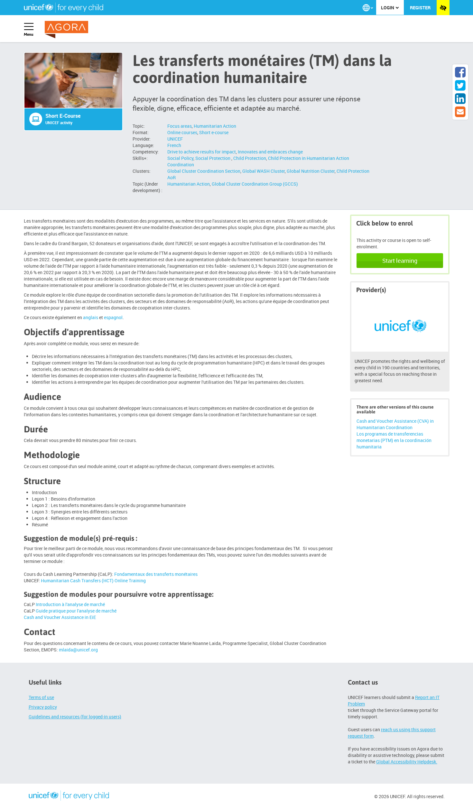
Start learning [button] (399, 260)
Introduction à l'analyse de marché (70, 604)
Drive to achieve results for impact (201, 152)
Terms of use (41, 697)
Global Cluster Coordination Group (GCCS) (255, 184)
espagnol (113, 317)
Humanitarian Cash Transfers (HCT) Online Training (93, 580)
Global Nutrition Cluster (311, 171)
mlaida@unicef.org (78, 650)
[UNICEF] (399, 325)
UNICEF (175, 139)
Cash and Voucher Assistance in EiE (60, 617)
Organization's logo (69, 796)
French (174, 145)
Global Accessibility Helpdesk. (406, 762)
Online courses (182, 132)
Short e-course (213, 132)
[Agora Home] (68, 29)
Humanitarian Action (215, 126)
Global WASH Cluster (263, 171)
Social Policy (180, 158)
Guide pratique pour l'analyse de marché (76, 611)
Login (388, 8)
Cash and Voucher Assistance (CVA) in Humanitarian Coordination (395, 424)
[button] (367, 8)
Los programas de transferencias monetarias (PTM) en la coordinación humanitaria (394, 440)
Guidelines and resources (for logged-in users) (75, 717)
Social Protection (213, 158)
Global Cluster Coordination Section (203, 171)
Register (420, 8)
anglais (90, 317)
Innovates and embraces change (270, 152)
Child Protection (249, 158)
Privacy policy (43, 707)
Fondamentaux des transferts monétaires (156, 574)
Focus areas (179, 126)
